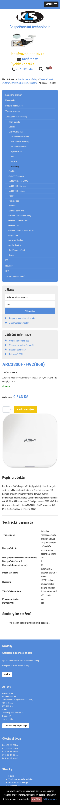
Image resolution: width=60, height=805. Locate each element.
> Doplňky (11, 171)
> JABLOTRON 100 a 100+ (18, 181)
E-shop (11, 776)
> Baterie (11, 127)
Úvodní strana (24, 79)
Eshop (35, 79)
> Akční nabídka (14, 122)
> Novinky (11, 206)
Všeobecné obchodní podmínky (20, 779)
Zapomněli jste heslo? (19, 323)
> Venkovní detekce (15, 240)
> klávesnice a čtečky (19, 146)
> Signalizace (13, 235)
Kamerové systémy (13, 95)
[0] (48, 68)
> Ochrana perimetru (16, 211)
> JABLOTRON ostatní (16, 191)
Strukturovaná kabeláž (15, 276)
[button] (51, 4)
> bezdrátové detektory (20, 141)
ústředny (33, 83)
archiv (7, 674)
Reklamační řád (14, 786)
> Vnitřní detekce (14, 245)
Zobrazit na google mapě (15, 725)
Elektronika (10, 100)
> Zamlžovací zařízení (16, 250)
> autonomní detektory (20, 137)
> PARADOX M (13, 225)
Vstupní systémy (12, 111)
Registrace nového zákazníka (22, 318)
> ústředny (15, 166)
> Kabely (11, 196)
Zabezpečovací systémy (16, 116)
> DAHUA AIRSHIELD (16, 132)
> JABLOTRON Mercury (17, 186)
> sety (13, 156)
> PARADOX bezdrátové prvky (19, 215)
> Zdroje (11, 255)
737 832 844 (24, 69)
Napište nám (30, 59)
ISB (6, 260)
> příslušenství (16, 151)
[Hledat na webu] (41, 68)
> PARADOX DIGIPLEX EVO (18, 220)
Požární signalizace (14, 105)
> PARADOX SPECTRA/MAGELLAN (21, 230)
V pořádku (36, 799)
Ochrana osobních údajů (18, 782)
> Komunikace (13, 201)
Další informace (50, 799)
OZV (7, 271)
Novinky (8, 265)
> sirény (14, 161)
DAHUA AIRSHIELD (20, 83)
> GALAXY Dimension (16, 176)
